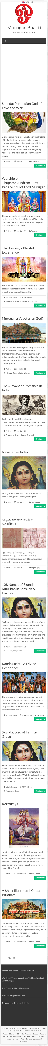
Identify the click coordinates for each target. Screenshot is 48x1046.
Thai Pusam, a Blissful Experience (18, 250)
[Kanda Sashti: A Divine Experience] (24, 673)
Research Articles (38, 1036)
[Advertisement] (24, 71)
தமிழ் (39, 567)
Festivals (23, 301)
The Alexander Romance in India (15, 1003)
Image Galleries (15, 1036)
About (5, 1034)
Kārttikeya (10, 804)
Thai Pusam (32, 301)
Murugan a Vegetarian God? (22, 318)
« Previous (10, 957)
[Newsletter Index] (24, 457)
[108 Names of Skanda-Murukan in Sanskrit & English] (24, 598)
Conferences (26, 1034)
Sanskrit (9, 651)
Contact (35, 1034)
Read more (40, 165)
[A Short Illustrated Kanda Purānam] (24, 900)
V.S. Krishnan (11, 297)
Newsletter (26, 1036)
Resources (10, 1039)
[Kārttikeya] (24, 809)
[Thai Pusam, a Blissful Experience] (24, 258)
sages (33, 567)
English (29, 2)
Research (35, 161)
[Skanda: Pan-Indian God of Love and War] (24, 113)
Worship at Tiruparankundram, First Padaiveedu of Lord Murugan (23, 182)
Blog (18, 1034)
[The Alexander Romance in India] (24, 396)
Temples (34, 231)
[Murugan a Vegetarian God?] (24, 324)
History (9, 373)
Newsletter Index (15, 452)
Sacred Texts (20, 1039)
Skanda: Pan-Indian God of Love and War (22, 105)
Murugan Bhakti (24, 27)
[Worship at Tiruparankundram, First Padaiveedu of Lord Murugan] (24, 192)
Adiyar (8, 161)
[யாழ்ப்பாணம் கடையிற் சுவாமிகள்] (24, 529)
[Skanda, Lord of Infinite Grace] (24, 742)
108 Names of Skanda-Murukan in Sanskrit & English (19, 588)
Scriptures (25, 373)
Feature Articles (12, 301)
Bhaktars (12, 1034)
